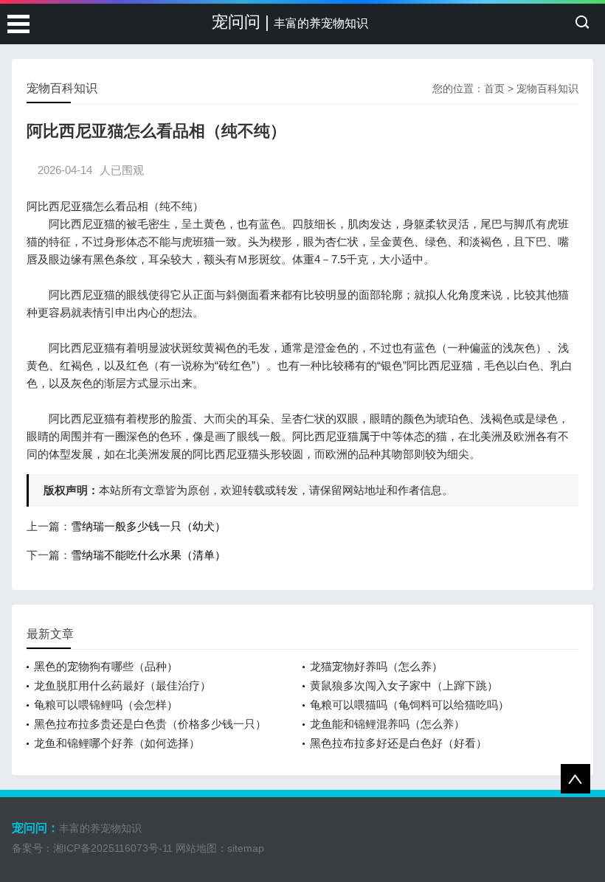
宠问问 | (290, 22)
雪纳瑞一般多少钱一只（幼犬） (148, 526)
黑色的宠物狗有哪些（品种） (106, 666)
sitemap (245, 848)
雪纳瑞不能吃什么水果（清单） (148, 555)
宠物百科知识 (547, 88)
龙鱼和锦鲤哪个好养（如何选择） (117, 743)
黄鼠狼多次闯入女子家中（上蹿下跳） (404, 685)
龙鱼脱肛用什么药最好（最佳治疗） (122, 685)
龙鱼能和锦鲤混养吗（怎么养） (387, 724)
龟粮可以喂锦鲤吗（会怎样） (106, 704)
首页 (494, 88)
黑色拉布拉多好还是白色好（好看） (398, 743)
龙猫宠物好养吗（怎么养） (376, 666)
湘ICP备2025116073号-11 (113, 848)
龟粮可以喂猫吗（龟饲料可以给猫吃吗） (409, 704)
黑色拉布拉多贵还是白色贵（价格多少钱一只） (150, 724)
